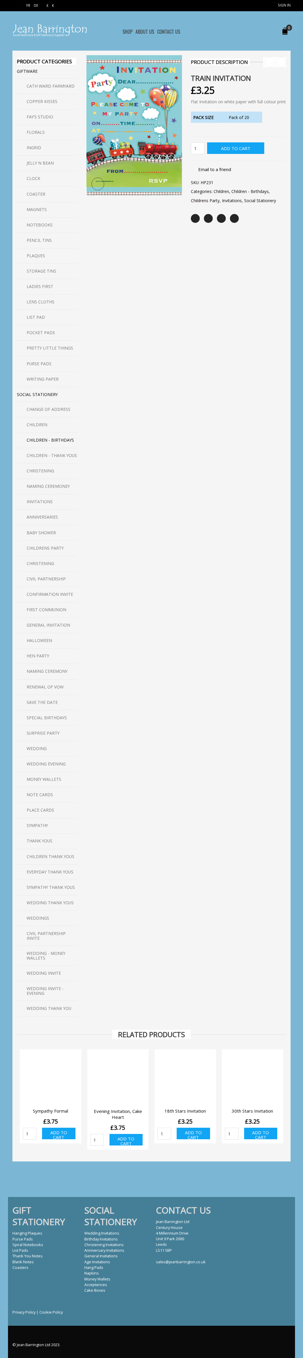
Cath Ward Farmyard (51, 86)
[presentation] (16, 1092)
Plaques (36, 255)
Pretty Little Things (50, 348)
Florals (36, 132)
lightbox (97, 184)
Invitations (232, 200)
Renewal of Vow (45, 687)
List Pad (36, 317)
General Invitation (48, 625)
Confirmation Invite (50, 594)
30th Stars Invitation (252, 1111)
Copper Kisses (42, 101)
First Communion (46, 609)
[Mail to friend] (234, 218)
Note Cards (40, 794)
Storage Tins (41, 271)
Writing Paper (43, 379)
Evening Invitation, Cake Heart (118, 1114)
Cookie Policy (51, 1312)
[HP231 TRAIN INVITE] (134, 125)
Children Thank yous (50, 856)
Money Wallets (44, 779)
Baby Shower (41, 532)
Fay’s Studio (40, 117)
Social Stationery (260, 200)
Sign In (284, 5)
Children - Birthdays (250, 191)
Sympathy (37, 825)
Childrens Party (205, 200)
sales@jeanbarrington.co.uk (181, 1261)
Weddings (38, 918)
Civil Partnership (46, 579)
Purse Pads (39, 363)
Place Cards (40, 810)
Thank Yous (39, 841)
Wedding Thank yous (50, 902)
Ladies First (40, 286)
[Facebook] (208, 218)
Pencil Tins (39, 240)
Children (221, 191)
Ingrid (34, 147)
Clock (33, 178)
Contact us (168, 31)
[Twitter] (195, 218)
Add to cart (235, 148)
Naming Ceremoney (48, 486)
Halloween (39, 640)
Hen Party (38, 656)
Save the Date (42, 702)
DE (36, 5)
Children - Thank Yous (52, 455)
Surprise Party (43, 733)
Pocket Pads (41, 332)
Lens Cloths (40, 302)
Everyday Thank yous (50, 872)
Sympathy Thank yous (51, 887)
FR (28, 5)
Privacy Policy (24, 1312)
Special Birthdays (47, 717)
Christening (40, 471)
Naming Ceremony (47, 671)
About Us (145, 31)
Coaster (36, 194)
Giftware (27, 71)
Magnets (37, 209)
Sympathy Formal (50, 1111)
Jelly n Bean (40, 163)
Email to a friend (214, 169)
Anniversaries (42, 517)
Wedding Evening (46, 764)
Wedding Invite (44, 973)
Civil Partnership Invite (46, 936)
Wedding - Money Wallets (46, 955)
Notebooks (40, 225)
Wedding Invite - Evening (45, 991)
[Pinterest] (221, 218)
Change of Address (48, 409)
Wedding (37, 748)
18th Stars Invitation (185, 1111)
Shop (128, 31)
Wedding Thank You (49, 1008)
